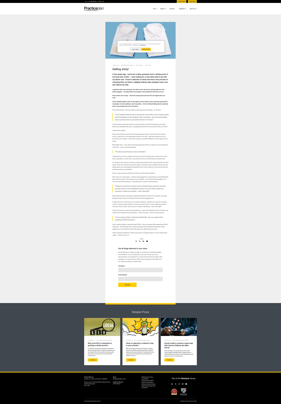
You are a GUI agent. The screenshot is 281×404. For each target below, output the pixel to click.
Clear (195, 401)
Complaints (145, 387)
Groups (172, 9)
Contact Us (101, 1)
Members (182, 9)
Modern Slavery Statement (149, 386)
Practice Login (181, 1)
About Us (192, 9)
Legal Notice (145, 379)
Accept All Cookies (146, 49)
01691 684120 (93, 1)
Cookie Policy (142, 45)
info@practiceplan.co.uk (119, 379)
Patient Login (192, 1)
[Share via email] (147, 241)
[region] (141, 46)
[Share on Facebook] (136, 241)
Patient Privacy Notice (147, 382)
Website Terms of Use (147, 377)
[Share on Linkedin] (143, 241)
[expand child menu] (157, 9)
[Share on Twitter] (139, 241)
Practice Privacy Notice (148, 380)
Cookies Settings (135, 49)
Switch (162, 9)
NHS (154, 9)
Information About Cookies (149, 384)
